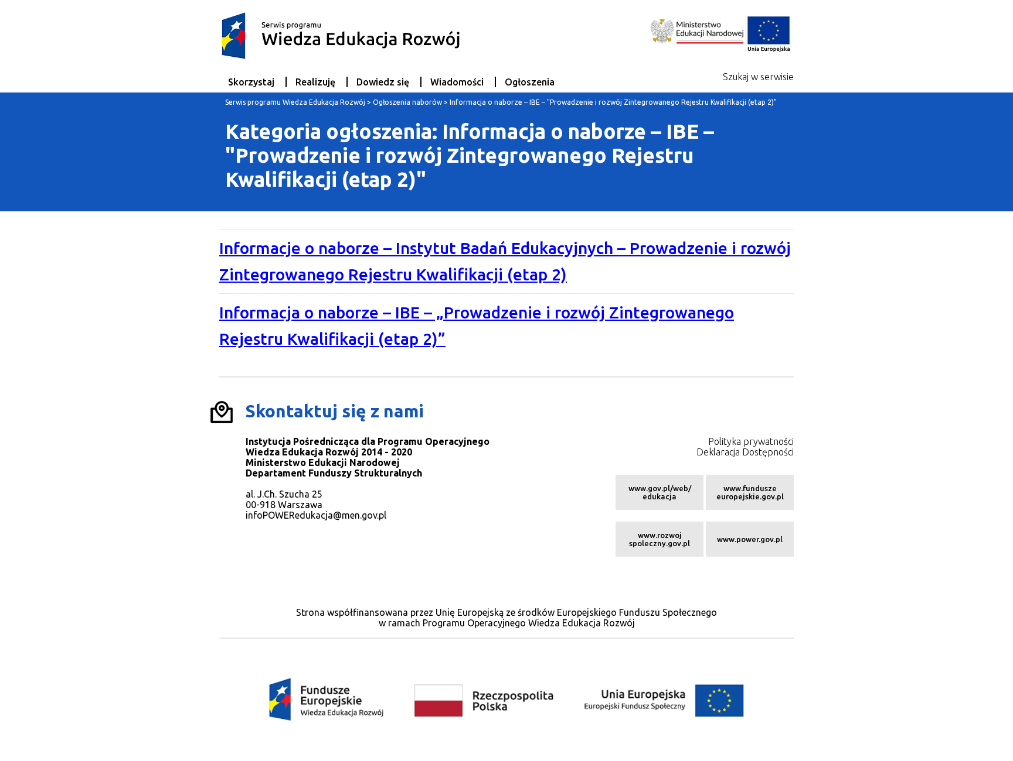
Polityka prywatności (751, 441)
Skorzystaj (251, 82)
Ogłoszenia (530, 82)
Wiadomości (457, 82)
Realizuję (315, 82)
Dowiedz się (382, 82)
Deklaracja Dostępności (745, 452)
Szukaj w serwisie (758, 76)
